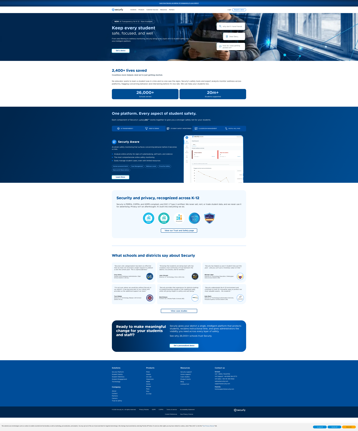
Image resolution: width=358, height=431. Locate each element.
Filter (148, 372)
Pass (147, 389)
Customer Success (152, 9)
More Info (349, 427)
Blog (182, 382)
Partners (171, 9)
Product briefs (185, 379)
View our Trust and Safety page (179, 231)
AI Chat (148, 394)
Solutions (133, 9)
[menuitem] (133, 10)
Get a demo (120, 51)
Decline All (334, 427)
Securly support (186, 372)
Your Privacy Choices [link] (186, 414)
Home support (185, 375)
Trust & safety (117, 401)
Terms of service (172, 409)
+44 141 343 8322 (228, 379)
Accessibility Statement (187, 409)
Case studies (185, 377)
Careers (114, 398)
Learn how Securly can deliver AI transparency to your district (179, 3)
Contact (114, 393)
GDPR (154, 409)
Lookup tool (184, 384)
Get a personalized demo (184, 346)
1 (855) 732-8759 (224, 374)
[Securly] (117, 9)
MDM (148, 381)
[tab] (125, 128)
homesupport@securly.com (224, 389)
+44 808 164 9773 (230, 376)
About (114, 391)
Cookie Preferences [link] (171, 414)
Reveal (148, 386)
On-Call (148, 377)
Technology (116, 381)
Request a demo (239, 9)
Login (229, 9)
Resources (163, 9)
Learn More (120, 177)
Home (148, 384)
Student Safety (117, 374)
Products (141, 9)
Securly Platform (118, 372)
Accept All (320, 427)
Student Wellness (118, 377)
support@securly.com (222, 383)
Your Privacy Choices (208, 426)
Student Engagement (119, 379)
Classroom (150, 379)
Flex (147, 391)
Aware (148, 374)
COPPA (161, 409)
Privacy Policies (144, 409)
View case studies (179, 311)
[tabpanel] (179, 159)
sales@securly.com (221, 381)
